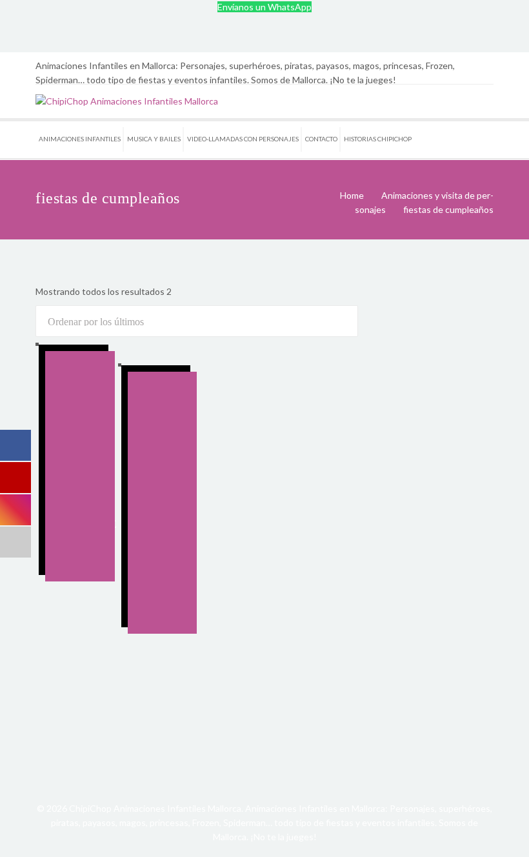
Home (352, 195)
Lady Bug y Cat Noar (159, 569)
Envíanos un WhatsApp (264, 6)
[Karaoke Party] (80, 437)
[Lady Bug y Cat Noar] (162, 446)
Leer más (70, 510)
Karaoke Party (87, 531)
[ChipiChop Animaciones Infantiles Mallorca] (126, 101)
